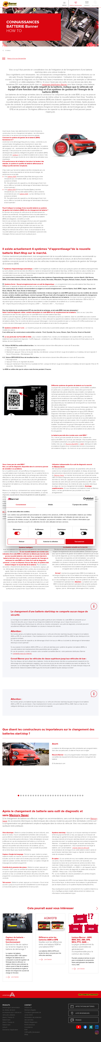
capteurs (15, 155)
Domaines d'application (10, 1030)
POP (25, 1030)
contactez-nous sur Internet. (22, 654)
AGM (82, 444)
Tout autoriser (79, 541)
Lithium (4, 1027)
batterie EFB (11, 190)
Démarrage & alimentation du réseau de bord (11, 1009)
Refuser (21, 541)
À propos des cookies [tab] (80, 504)
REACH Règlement (30, 1022)
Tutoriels (7, 50)
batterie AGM (11, 177)
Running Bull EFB (72, 444)
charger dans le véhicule (80, 848)
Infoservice (28, 1008)
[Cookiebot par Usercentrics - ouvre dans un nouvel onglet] (84, 498)
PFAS (26, 1035)
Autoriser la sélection (50, 541)
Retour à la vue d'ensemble (16, 58)
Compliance (28, 1027)
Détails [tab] (50, 504)
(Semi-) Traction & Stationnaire (8, 1018)
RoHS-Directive (29, 1025)
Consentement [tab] (21, 504)
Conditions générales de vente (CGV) (32, 1014)
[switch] (39, 533)
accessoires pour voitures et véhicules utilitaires (11, 1014)
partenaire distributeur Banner (54, 84)
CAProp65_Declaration (32, 1032)
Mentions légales (30, 1010)
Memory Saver (59, 467)
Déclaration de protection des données (32, 1018)
